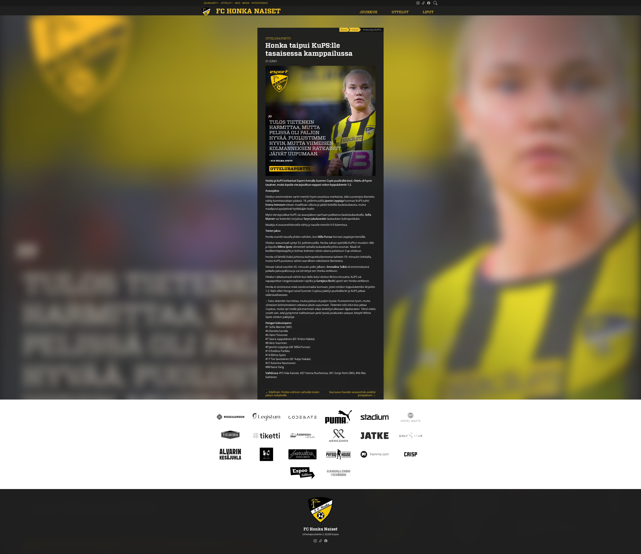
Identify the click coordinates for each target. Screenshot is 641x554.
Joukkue (368, 12)
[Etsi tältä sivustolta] (435, 3)
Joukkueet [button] (210, 3)
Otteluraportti (278, 38)
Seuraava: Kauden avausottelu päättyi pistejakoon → (352, 393)
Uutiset (355, 29)
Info (237, 3)
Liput (428, 12)
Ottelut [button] (226, 3)
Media (246, 3)
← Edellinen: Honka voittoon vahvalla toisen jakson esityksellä (292, 393)
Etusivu (344, 29)
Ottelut (400, 12)
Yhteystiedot (259, 3)
